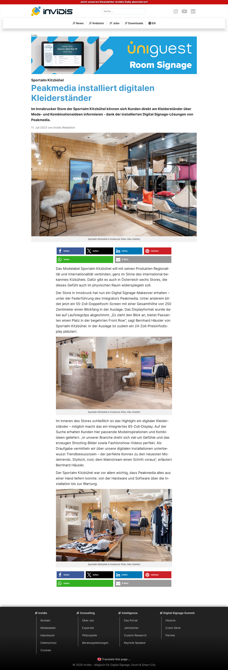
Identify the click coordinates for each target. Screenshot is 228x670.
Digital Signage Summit (179, 613)
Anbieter (98, 23)
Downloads (135, 23)
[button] (70, 250)
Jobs (116, 23)
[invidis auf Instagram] (175, 11)
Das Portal (130, 620)
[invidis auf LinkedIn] (193, 11)
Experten (88, 627)
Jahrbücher (131, 627)
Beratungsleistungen (95, 642)
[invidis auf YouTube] (184, 11)
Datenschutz (48, 642)
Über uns (88, 620)
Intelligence (130, 613)
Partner (170, 635)
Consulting (87, 613)
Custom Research (135, 635)
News (80, 23)
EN (154, 23)
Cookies (45, 650)
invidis (42, 613)
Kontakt (45, 620)
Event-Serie (173, 627)
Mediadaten (48, 627)
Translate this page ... (116, 659)
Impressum (47, 635)
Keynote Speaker (135, 642)
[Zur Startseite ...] (52, 12)
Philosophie (89, 635)
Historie (170, 620)
